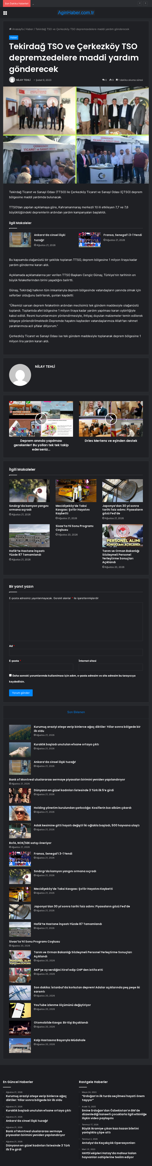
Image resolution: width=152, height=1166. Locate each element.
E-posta (15, 660)
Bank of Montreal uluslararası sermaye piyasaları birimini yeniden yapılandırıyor (67, 779)
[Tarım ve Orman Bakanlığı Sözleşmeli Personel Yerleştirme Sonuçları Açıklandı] (122, 535)
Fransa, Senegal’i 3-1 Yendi (123, 235)
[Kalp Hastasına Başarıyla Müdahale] (20, 1045)
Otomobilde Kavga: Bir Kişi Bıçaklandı (61, 1023)
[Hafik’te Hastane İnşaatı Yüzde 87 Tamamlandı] (29, 535)
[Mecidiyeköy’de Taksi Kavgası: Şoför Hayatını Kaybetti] (76, 490)
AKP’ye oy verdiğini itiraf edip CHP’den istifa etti (68, 970)
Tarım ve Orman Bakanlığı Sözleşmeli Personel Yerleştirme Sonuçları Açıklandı (120, 556)
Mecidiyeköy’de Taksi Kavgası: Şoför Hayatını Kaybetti (73, 509)
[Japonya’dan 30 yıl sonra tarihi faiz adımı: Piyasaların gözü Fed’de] (122, 490)
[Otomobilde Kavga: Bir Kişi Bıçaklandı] (20, 1028)
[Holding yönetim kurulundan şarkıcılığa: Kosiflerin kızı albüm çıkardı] (20, 813)
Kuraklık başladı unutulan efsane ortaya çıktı (66, 744)
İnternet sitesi (87, 660)
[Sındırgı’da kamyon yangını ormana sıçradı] (29, 490)
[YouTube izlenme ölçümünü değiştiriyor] (20, 1010)
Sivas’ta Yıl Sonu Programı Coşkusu (74, 528)
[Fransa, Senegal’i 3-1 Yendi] (90, 239)
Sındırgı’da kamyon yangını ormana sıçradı (28, 508)
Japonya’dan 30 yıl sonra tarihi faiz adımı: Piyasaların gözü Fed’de (122, 509)
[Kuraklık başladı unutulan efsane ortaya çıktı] (20, 749)
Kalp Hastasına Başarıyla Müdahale (60, 1040)
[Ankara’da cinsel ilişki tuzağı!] (20, 239)
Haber (29, 29)
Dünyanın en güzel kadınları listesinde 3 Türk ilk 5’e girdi (74, 790)
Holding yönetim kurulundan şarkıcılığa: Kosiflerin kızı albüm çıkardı (82, 808)
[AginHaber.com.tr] (76, 12)
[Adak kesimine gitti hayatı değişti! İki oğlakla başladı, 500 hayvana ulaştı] (20, 830)
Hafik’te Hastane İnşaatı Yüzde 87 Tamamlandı (27, 553)
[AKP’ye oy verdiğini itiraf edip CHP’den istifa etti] (20, 975)
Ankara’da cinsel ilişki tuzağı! (49, 3)
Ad (12, 646)
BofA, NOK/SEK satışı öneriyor (30, 843)
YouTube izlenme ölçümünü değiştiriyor (62, 1005)
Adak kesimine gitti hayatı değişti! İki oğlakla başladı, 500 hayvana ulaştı (87, 825)
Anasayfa (17, 29)
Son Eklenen (76, 712)
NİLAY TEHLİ (23, 79)
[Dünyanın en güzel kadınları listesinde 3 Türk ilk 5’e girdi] (20, 795)
